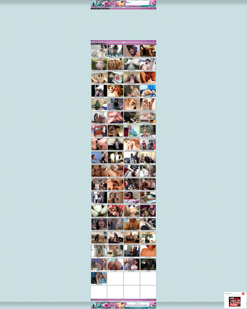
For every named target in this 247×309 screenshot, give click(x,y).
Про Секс (128, 2)
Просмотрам (148, 43)
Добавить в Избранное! (98, 41)
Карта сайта (138, 303)
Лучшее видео (137, 5)
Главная (131, 5)
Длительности (153, 43)
